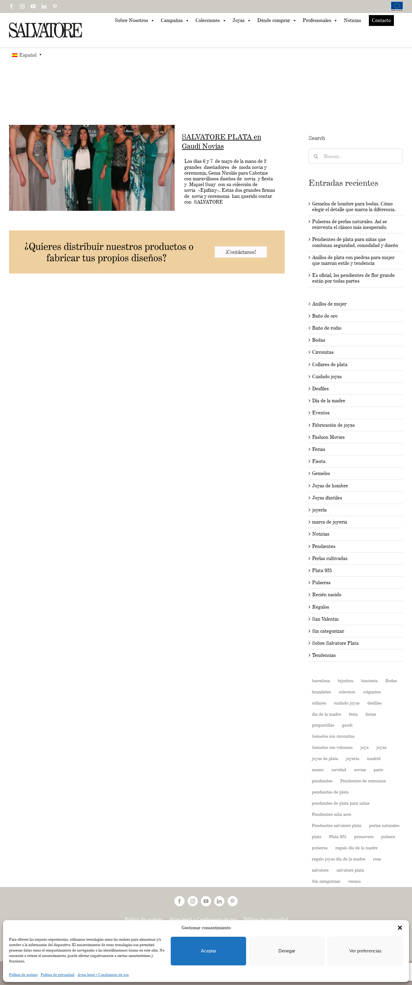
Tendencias (324, 655)
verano (354, 881)
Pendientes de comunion (363, 780)
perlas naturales (384, 825)
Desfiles (320, 388)
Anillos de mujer (329, 304)
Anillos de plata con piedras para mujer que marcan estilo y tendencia (353, 260)
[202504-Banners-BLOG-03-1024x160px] (147, 233)
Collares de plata (329, 364)
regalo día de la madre (356, 847)
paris (378, 769)
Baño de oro (325, 316)
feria (353, 714)
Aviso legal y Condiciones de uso (103, 974)
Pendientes (323, 546)
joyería (319, 510)
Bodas (318, 340)
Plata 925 (322, 570)
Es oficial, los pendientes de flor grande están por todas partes (353, 278)
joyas (381, 747)
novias (360, 769)
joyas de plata (325, 758)
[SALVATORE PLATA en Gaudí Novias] (92, 168)
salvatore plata (350, 870)
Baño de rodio (326, 328)
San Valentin (325, 619)
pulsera (388, 836)
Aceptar (208, 950)
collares (319, 702)
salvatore (320, 870)
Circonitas (323, 352)
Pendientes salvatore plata (336, 825)
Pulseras (321, 582)
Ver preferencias (365, 950)
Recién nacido (326, 594)
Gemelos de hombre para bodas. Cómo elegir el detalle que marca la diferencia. (354, 206)
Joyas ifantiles (327, 498)
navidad (338, 769)
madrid (374, 758)
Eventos (321, 413)
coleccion (347, 691)
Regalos (320, 607)
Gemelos (321, 473)
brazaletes (321, 691)
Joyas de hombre (330, 486)
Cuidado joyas (327, 376)
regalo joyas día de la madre (338, 858)
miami (318, 769)
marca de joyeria (329, 522)
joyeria (352, 758)
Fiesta (318, 461)
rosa (377, 858)
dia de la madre (326, 714)
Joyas (239, 20)
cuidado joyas (347, 702)
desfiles (374, 702)
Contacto (381, 20)
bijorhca (345, 680)
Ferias (318, 449)
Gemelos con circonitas (333, 736)
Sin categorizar (328, 631)
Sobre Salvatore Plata (335, 643)
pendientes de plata (330, 791)
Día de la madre (328, 401)
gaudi (347, 724)
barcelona (321, 680)
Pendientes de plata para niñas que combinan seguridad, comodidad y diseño (355, 242)
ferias (371, 714)
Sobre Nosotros (131, 20)
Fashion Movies (328, 437)
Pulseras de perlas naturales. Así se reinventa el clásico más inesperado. (349, 224)
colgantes (372, 691)
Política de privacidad (57, 974)
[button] (400, 928)
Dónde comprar (273, 20)
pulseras (320, 847)
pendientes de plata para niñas (340, 803)
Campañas (172, 20)
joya (364, 747)
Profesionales (317, 20)
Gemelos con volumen (332, 747)
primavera (363, 836)
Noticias (352, 20)
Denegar (286, 950)
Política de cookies (23, 974)
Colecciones (207, 20)
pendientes (322, 780)
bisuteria (369, 680)
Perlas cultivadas (329, 558)
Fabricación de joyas (333, 425)
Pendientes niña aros (331, 814)
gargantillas (323, 724)
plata (316, 836)
